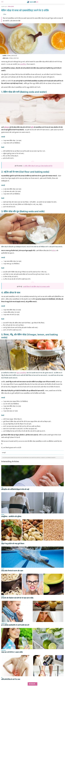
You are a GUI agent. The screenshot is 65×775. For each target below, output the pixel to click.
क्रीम (32, 127)
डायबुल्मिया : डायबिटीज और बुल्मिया (11, 516)
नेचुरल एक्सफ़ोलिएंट (21, 373)
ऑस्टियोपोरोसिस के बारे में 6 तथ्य (10, 679)
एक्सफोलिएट (23, 64)
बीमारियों (2, 514)
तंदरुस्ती (2, 569)
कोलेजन (54, 250)
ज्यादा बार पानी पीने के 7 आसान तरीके (12, 652)
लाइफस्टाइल (3, 650)
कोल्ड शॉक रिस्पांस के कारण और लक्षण (12, 571)
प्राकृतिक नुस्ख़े (4, 6)
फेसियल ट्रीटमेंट (11, 6)
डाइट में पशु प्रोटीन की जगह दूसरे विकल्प (12, 544)
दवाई (2, 487)
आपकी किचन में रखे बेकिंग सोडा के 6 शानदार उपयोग (36, 286)
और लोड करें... (32, 684)
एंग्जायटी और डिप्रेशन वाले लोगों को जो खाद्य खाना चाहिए (17, 598)
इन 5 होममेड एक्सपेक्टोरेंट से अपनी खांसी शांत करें (15, 625)
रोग (1, 677)
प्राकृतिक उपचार (4, 623)
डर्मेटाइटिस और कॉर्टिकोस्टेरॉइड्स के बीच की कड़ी (15, 489)
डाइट (2, 541)
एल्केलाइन (6, 127)
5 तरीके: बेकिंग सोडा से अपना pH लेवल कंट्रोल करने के (37, 166)
